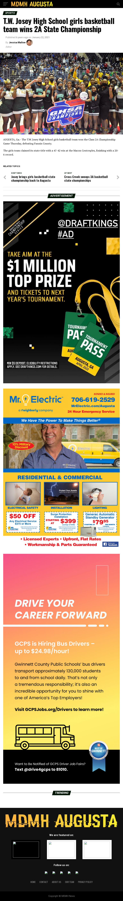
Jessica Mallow (17, 42)
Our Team (69, 882)
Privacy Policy (85, 882)
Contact (43, 882)
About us (56, 882)
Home (33, 882)
